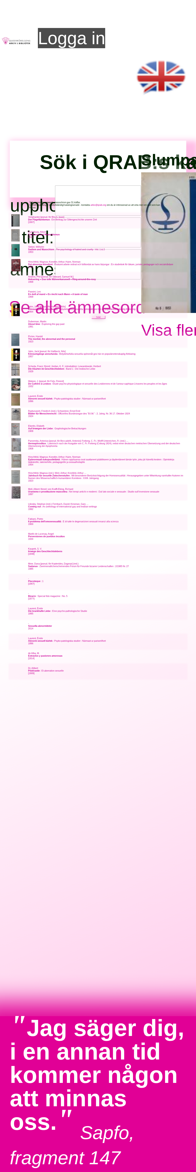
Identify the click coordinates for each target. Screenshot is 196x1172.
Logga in (71, 38)
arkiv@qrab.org (98, 205)
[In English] (161, 98)
